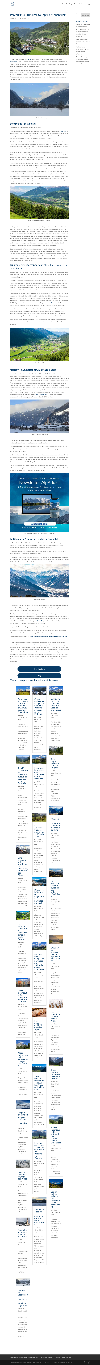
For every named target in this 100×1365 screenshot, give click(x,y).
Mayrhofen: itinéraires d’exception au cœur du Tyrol (56, 824)
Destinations (39, 669)
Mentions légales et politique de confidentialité (24, 1357)
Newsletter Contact (80, 4)
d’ (13, 61)
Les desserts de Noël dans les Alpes (38, 1025)
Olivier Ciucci (16, 18)
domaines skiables (32, 645)
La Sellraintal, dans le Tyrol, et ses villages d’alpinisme (56, 889)
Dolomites (53, 303)
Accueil (64, 4)
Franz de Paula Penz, (41, 394)
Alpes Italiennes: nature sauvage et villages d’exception (23, 1059)
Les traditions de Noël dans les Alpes (55, 1016)
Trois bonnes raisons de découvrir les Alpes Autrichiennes (39, 1082)
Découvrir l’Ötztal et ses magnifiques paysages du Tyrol (39, 896)
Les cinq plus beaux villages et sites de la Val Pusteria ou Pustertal (39, 1150)
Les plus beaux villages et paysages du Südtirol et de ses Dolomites (39, 962)
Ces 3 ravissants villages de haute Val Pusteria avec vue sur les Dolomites (39, 706)
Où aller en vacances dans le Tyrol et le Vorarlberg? (55, 954)
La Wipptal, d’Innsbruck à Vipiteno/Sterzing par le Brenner (23, 931)
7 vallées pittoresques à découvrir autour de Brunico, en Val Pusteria (23, 775)
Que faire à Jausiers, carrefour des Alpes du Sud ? (83, 41)
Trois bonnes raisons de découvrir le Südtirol (56, 1074)
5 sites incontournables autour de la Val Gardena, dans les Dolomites (56, 1135)
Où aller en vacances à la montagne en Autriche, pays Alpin (23, 1298)
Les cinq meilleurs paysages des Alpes (22, 1175)
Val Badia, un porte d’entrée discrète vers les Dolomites (56, 704)
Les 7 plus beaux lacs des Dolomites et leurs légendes (39, 773)
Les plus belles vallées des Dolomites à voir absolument (56, 1199)
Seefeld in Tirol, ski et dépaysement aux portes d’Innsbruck (39, 1217)
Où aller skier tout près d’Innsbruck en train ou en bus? (23, 996)
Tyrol (29, 59)
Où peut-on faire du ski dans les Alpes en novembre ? (23, 1119)
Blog (70, 4)
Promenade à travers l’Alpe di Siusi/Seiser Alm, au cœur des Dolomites (23, 705)
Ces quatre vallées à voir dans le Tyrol (55, 763)
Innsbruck (63, 131)
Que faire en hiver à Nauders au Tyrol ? (22, 1233)
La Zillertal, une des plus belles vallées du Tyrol (39, 831)
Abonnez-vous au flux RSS (63, 1357)
